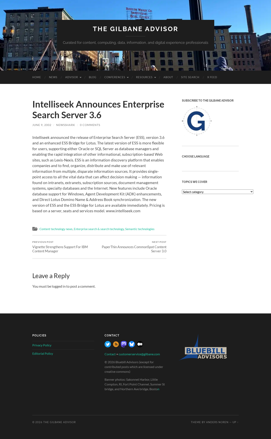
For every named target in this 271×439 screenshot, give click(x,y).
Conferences (114, 77)
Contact (110, 354)
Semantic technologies (140, 229)
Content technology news (56, 229)
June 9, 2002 (41, 125)
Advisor (71, 77)
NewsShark (65, 125)
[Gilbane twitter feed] (108, 346)
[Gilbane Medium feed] (140, 346)
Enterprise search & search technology (99, 229)
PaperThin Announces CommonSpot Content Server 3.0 (134, 246)
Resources (144, 77)
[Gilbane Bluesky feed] (132, 346)
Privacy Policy (41, 345)
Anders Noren (217, 422)
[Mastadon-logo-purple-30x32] (124, 346)
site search (190, 77)
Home (36, 77)
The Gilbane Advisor (135, 29)
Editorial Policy (42, 353)
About (168, 77)
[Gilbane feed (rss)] (116, 346)
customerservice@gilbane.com (139, 354)
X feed (212, 77)
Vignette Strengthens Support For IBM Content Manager (60, 246)
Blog (92, 77)
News (53, 77)
